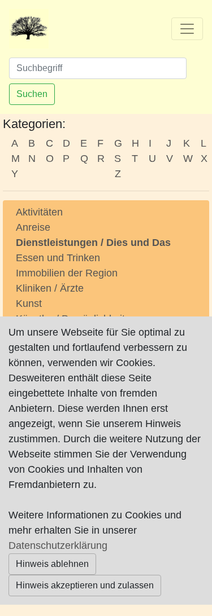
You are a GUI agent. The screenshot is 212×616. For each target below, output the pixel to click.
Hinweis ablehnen (52, 564)
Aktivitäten (39, 212)
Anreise (33, 227)
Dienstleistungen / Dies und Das (93, 242)
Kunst (29, 303)
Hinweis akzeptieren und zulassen (85, 585)
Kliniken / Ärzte (50, 288)
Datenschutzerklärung (57, 545)
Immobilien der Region (67, 273)
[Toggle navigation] (187, 28)
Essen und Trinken (58, 257)
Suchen (31, 94)
